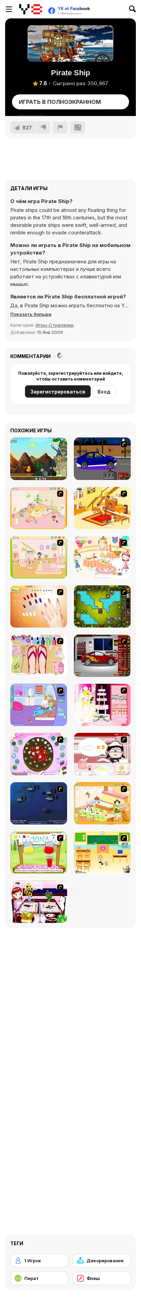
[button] (30, 314)
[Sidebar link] (9, 9)
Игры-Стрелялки (55, 325)
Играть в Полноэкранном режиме (60, 103)
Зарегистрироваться (57, 392)
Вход (104, 392)
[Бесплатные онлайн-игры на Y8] (30, 9)
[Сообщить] (60, 127)
